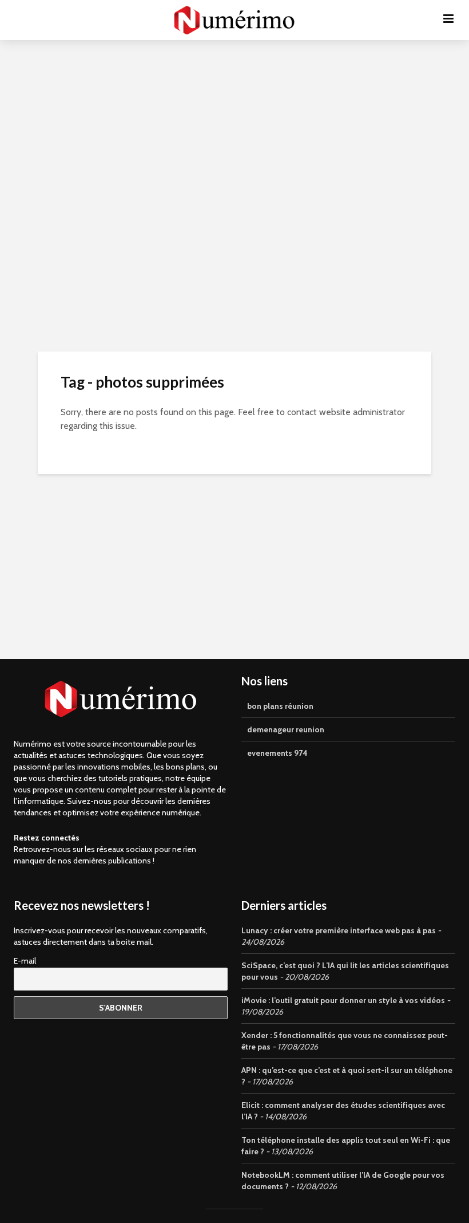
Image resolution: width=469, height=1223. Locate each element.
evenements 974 (277, 753)
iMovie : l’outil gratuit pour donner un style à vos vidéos (343, 1000)
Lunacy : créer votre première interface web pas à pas (338, 930)
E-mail (25, 961)
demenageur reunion (285, 729)
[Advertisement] (234, 143)
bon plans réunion (280, 706)
